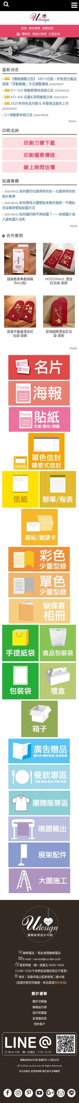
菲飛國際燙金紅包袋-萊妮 (59, 334)
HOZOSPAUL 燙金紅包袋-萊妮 (58, 281)
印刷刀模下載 (39, 142)
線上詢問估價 (39, 167)
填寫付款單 (39, 34)
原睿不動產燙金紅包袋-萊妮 (20, 334)
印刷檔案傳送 (39, 155)
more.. (72, 121)
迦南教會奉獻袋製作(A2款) (20, 281)
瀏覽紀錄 (48, 28)
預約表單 (60, 982)
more (73, 226)
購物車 (26, 34)
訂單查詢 (54, 34)
